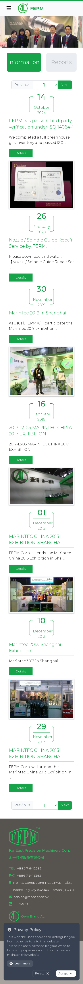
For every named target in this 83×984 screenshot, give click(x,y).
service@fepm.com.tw (31, 897)
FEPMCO (21, 904)
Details (20, 153)
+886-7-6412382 (29, 868)
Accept (63, 973)
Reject (39, 973)
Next (65, 85)
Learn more (23, 963)
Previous (22, 85)
